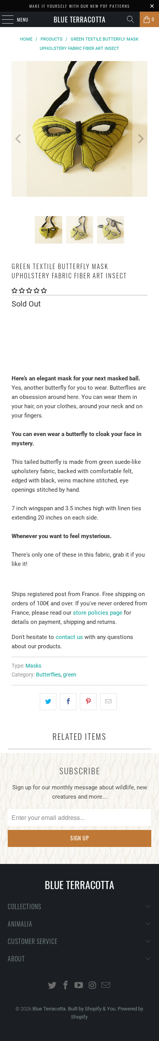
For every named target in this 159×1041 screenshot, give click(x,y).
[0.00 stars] (29, 290)
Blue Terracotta (80, 19)
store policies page (97, 612)
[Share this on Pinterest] (88, 701)
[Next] (140, 138)
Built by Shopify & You (91, 1009)
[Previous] (19, 138)
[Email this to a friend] (108, 701)
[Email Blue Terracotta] (106, 986)
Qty (15, 320)
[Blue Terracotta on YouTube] (79, 986)
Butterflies (48, 674)
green (69, 674)
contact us (69, 637)
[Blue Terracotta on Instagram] (92, 986)
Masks (33, 666)
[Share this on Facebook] (68, 701)
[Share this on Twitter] (48, 701)
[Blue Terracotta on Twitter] (52, 986)
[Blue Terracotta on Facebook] (65, 986)
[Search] (130, 19)
